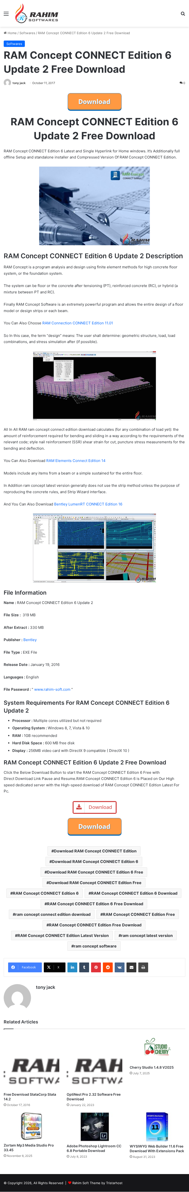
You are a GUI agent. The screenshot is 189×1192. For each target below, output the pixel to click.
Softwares (27, 33)
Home (12, 33)
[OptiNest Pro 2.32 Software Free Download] (94, 1062)
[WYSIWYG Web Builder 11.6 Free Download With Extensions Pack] (157, 1126)
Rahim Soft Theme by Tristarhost (97, 1183)
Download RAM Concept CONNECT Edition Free (95, 882)
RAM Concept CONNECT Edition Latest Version (63, 935)
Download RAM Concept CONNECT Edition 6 (95, 861)
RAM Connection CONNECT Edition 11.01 (77, 323)
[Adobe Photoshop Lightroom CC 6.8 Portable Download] (94, 1126)
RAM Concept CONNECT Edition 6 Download (134, 893)
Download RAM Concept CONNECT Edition (95, 850)
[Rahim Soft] (37, 13)
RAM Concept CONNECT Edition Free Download (95, 924)
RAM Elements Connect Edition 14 (76, 460)
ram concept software (95, 946)
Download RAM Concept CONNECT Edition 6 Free (95, 872)
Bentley (30, 639)
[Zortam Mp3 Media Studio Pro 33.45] (31, 1126)
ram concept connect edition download (53, 914)
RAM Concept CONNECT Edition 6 (46, 893)
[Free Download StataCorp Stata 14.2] (31, 1062)
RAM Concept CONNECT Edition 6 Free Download (95, 903)
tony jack (19, 83)
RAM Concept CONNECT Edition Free (139, 914)
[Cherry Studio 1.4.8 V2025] (157, 1048)
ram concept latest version (147, 935)
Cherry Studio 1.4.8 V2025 (152, 1067)
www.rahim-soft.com (52, 689)
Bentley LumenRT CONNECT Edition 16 (88, 504)
